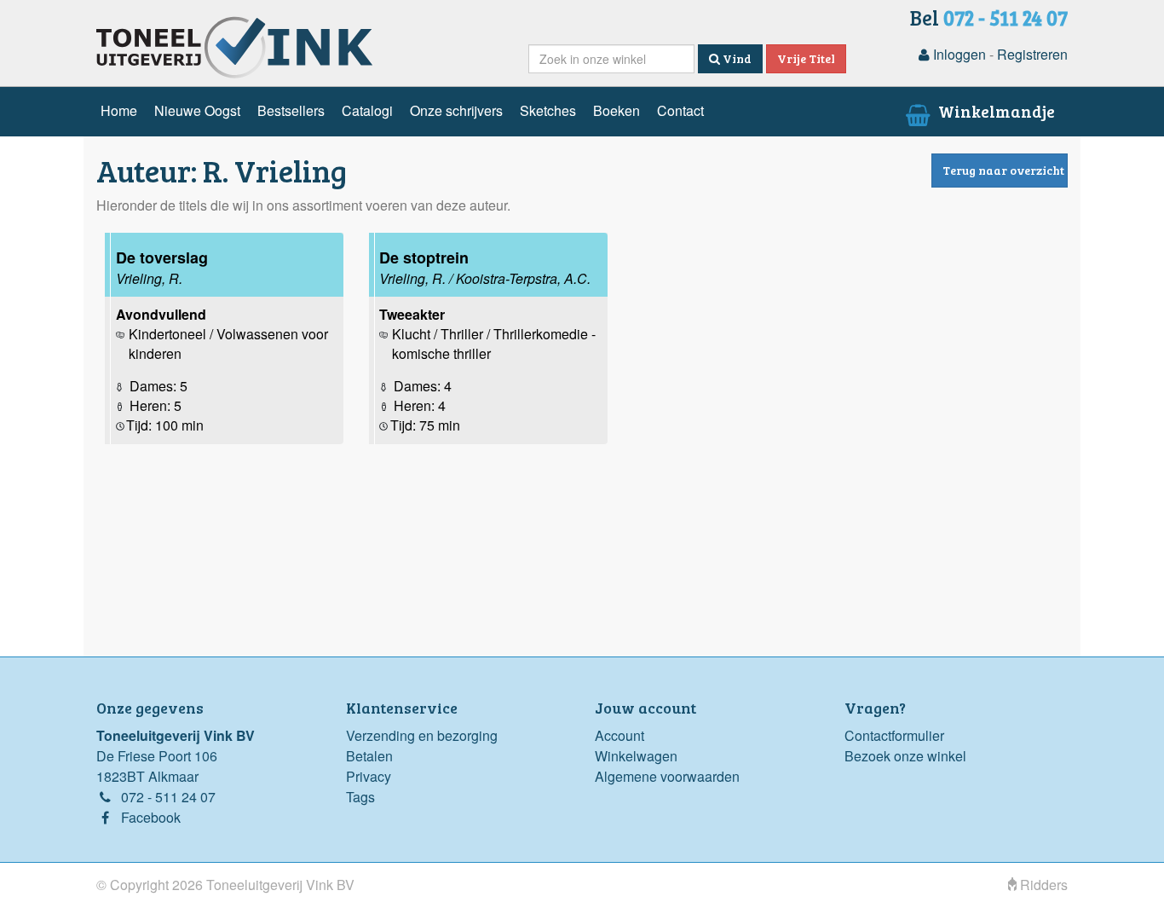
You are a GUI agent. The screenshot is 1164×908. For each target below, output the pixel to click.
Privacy (368, 776)
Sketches (548, 110)
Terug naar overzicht (1003, 170)
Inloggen (958, 54)
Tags (360, 797)
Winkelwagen (636, 756)
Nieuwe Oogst (197, 110)
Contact (680, 110)
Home (119, 110)
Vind (736, 58)
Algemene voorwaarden (667, 776)
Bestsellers (291, 110)
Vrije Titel (806, 58)
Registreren (1032, 54)
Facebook (151, 817)
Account (619, 735)
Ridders (1042, 884)
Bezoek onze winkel (905, 756)
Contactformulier (894, 735)
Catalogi (367, 110)
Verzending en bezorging (422, 735)
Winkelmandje (995, 111)
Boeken (616, 110)
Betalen (369, 756)
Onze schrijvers (456, 110)
